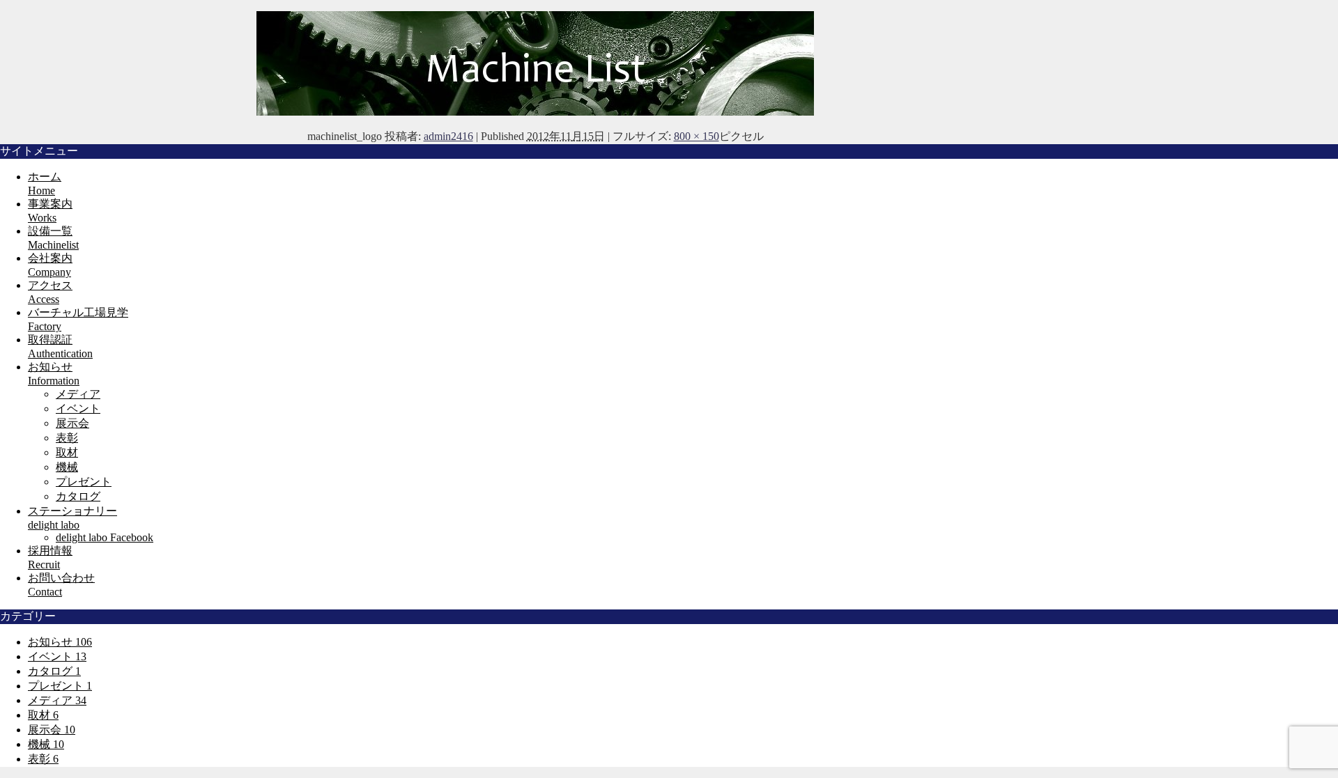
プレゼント (84, 482)
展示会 (72, 423)
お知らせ (60, 642)
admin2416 (448, 136)
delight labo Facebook (104, 537)
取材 (67, 452)
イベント (78, 408)
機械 (67, 467)
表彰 (67, 438)
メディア (78, 394)
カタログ (78, 496)
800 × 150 (696, 136)
